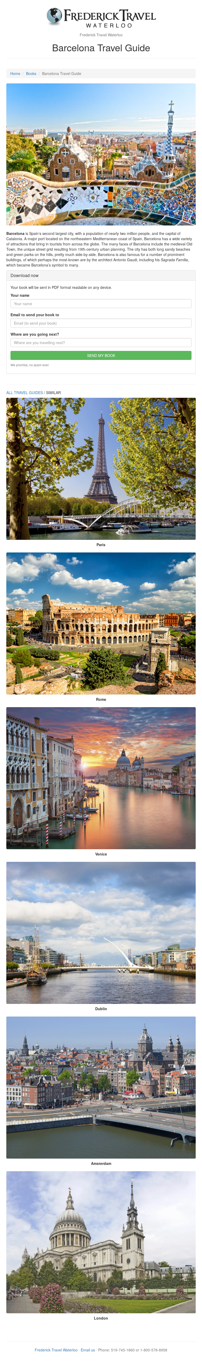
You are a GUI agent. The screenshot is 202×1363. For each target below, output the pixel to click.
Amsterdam (101, 1163)
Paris (101, 544)
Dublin (101, 1008)
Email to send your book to (35, 314)
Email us (88, 1349)
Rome (101, 699)
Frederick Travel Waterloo (56, 1349)
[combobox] (101, 342)
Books (31, 73)
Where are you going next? (35, 334)
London (101, 1318)
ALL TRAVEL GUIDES (24, 392)
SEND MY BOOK (101, 355)
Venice (101, 854)
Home (15, 73)
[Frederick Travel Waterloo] (101, 18)
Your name (20, 295)
